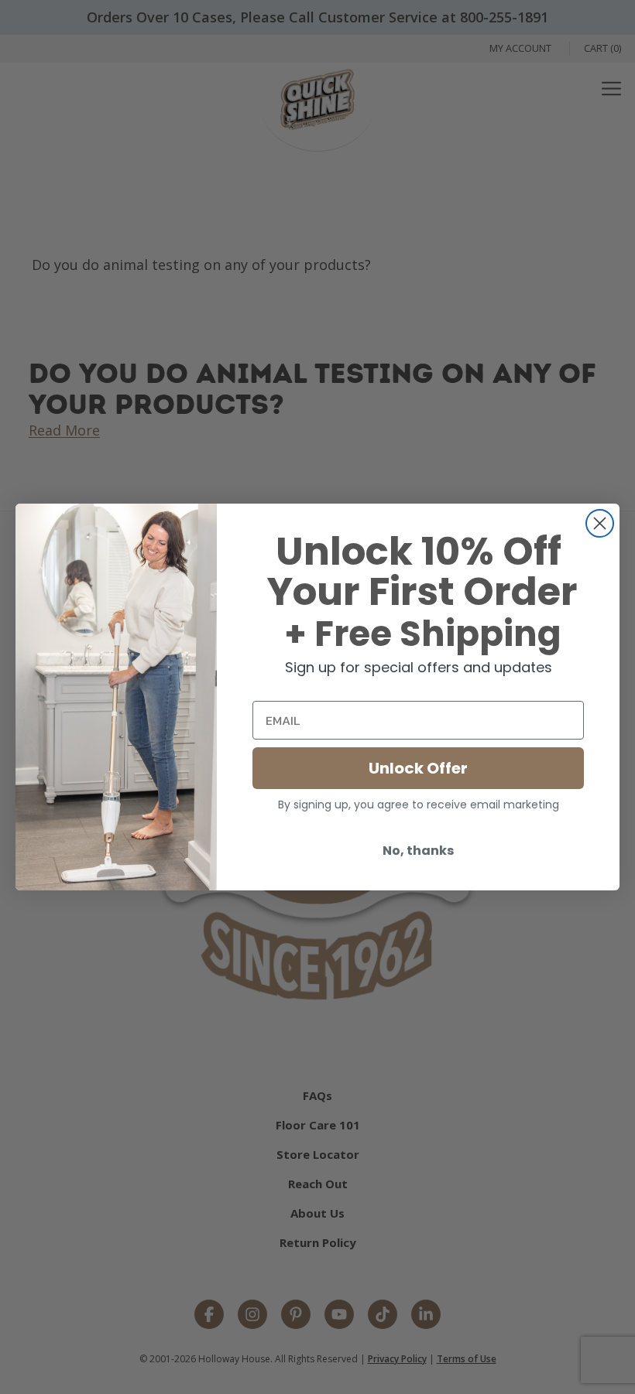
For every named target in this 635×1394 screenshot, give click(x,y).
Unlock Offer (418, 768)
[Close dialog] (599, 523)
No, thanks (418, 850)
